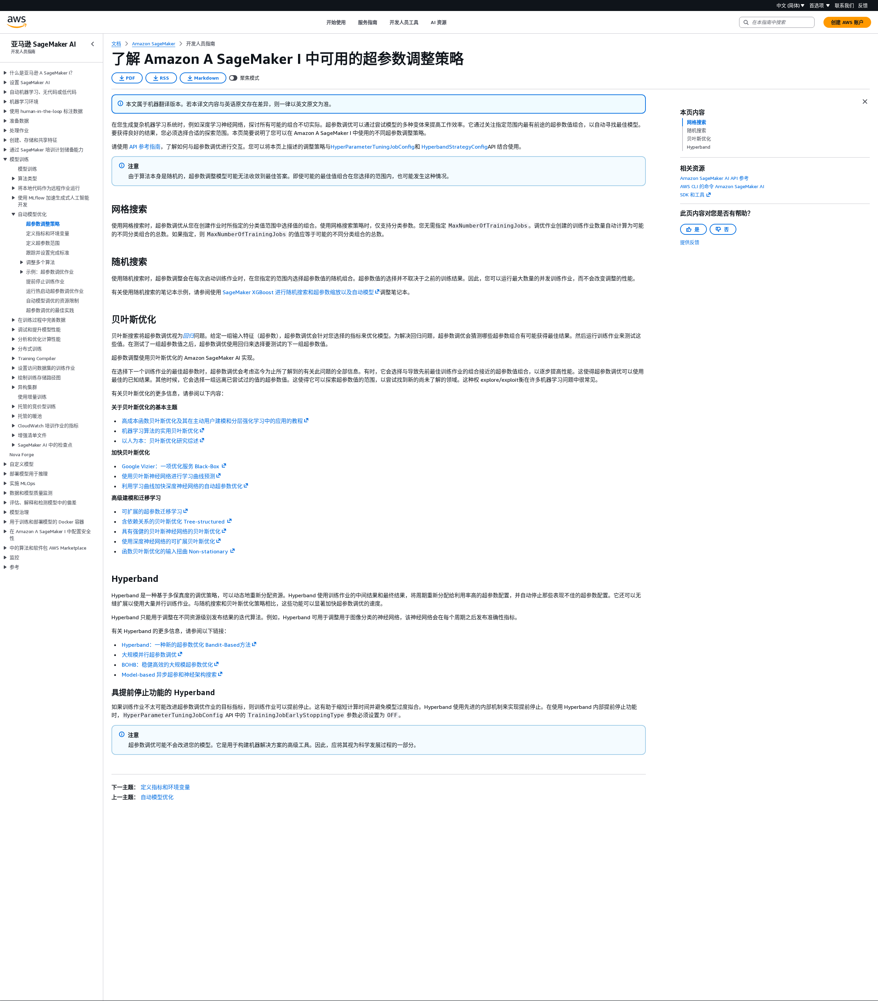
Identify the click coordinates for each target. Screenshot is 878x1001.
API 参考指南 (145, 146)
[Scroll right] (451, 22)
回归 (188, 335)
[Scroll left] (321, 22)
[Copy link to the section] (106, 209)
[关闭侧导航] (92, 43)
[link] (200, 43)
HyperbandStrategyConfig (455, 146)
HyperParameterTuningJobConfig (373, 146)
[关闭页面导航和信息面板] (865, 101)
